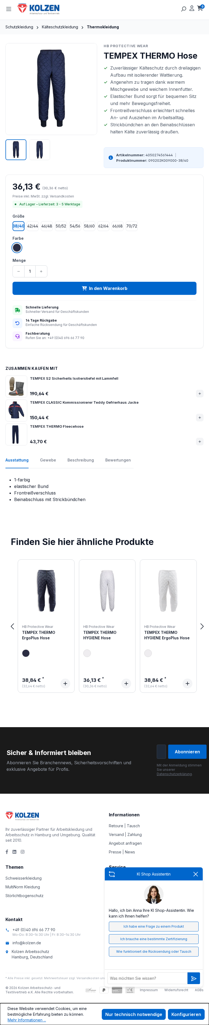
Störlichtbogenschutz (24, 895)
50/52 (61, 226)
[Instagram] (22, 852)
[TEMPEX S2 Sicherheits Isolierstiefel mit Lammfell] (16, 386)
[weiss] (87, 653)
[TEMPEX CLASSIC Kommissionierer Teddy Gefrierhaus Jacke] (16, 410)
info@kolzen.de (27, 942)
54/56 (75, 226)
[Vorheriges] (12, 626)
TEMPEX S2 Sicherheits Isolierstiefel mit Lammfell (74, 378)
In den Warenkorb (108, 288)
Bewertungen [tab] (118, 460)
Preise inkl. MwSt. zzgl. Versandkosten (43, 196)
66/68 (117, 226)
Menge (19, 260)
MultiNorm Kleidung (22, 887)
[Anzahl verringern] (18, 271)
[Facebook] (6, 852)
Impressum (149, 990)
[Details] (65, 683)
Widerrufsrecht (176, 990)
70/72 (131, 226)
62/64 (103, 226)
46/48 (46, 226)
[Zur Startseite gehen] (44, 8)
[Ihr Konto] (191, 8)
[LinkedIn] (14, 852)
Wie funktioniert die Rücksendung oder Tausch (153, 951)
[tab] (17, 462)
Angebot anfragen (125, 843)
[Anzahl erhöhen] (41, 271)
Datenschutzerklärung (174, 774)
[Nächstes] (202, 626)
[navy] (26, 653)
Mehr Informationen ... (27, 1020)
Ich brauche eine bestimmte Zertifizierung (153, 939)
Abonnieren (187, 751)
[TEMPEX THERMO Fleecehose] (16, 434)
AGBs (199, 990)
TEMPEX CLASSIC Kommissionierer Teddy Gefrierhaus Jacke (84, 402)
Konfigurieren (186, 1014)
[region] (51, 101)
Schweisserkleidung (23, 878)
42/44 (32, 226)
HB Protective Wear (126, 46)
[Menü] (8, 8)
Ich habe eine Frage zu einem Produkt (154, 926)
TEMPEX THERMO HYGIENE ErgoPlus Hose (167, 635)
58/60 (89, 226)
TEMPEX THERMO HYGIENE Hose (99, 635)
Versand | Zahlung (125, 834)
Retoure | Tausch (124, 825)
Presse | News (122, 852)
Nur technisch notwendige (133, 1014)
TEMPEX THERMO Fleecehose (57, 426)
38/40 (18, 226)
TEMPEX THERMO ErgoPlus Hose (38, 635)
